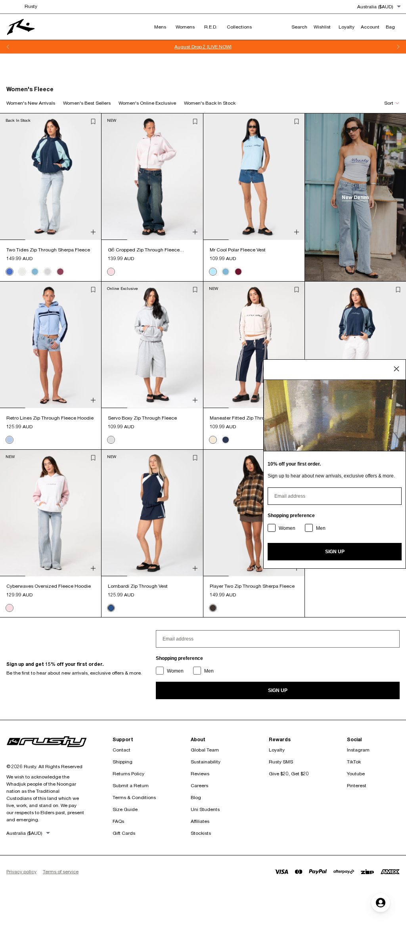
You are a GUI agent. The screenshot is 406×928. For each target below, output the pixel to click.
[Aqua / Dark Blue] (213, 271)
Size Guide (125, 809)
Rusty (31, 6)
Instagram (358, 750)
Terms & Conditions (134, 797)
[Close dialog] (396, 368)
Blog (196, 797)
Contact (121, 750)
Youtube (356, 774)
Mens (160, 27)
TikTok (354, 762)
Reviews (200, 774)
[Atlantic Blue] (35, 271)
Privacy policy (21, 871)
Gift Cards (124, 833)
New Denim (355, 197)
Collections (239, 27)
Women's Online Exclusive (147, 103)
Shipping (122, 762)
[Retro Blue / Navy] (225, 440)
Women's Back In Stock (210, 103)
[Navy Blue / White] (111, 608)
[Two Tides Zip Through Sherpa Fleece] (50, 176)
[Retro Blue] (9, 440)
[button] (93, 121)
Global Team (205, 750)
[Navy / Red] (60, 271)
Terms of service (61, 871)
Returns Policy (128, 774)
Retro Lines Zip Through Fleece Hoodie (50, 418)
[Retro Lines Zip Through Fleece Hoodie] (50, 345)
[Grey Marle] (111, 440)
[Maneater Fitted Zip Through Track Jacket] (253, 345)
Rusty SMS (281, 762)
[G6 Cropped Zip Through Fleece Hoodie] (152, 176)
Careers (199, 785)
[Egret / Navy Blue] (22, 271)
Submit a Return (131, 785)
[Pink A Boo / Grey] (47, 271)
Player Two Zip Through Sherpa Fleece (252, 586)
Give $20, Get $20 (289, 774)
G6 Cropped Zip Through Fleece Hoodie (144, 250)
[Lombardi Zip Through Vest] (152, 513)
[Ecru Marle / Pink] (111, 271)
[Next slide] (398, 47)
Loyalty (277, 750)
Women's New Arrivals (30, 103)
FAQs (118, 821)
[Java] (213, 608)
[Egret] (213, 440)
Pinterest (356, 785)
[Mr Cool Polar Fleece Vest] (253, 176)
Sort (388, 103)
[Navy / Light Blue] (9, 271)
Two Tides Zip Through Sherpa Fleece (48, 250)
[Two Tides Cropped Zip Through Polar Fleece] (355, 345)
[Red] (238, 271)
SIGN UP (277, 690)
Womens (185, 27)
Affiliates (200, 821)
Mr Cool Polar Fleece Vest (238, 250)
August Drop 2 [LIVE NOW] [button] (203, 47)
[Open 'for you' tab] (380, 902)
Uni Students (205, 809)
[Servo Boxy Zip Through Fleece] (152, 345)
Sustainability (205, 762)
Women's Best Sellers (87, 103)
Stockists (201, 833)
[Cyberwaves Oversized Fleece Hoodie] (50, 513)
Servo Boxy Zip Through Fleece (142, 418)
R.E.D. (210, 27)
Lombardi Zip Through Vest (138, 586)
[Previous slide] (8, 47)
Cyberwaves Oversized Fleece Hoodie (48, 586)
